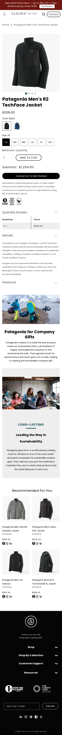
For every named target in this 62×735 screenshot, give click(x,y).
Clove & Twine (26, 731)
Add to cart (28, 157)
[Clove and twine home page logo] (31, 629)
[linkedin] (20, 717)
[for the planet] (17, 694)
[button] (4, 14)
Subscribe (50, 706)
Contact (54, 14)
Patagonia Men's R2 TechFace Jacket (36, 24)
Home (5, 24)
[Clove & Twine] (24, 14)
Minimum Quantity (14, 150)
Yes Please (47, 6)
